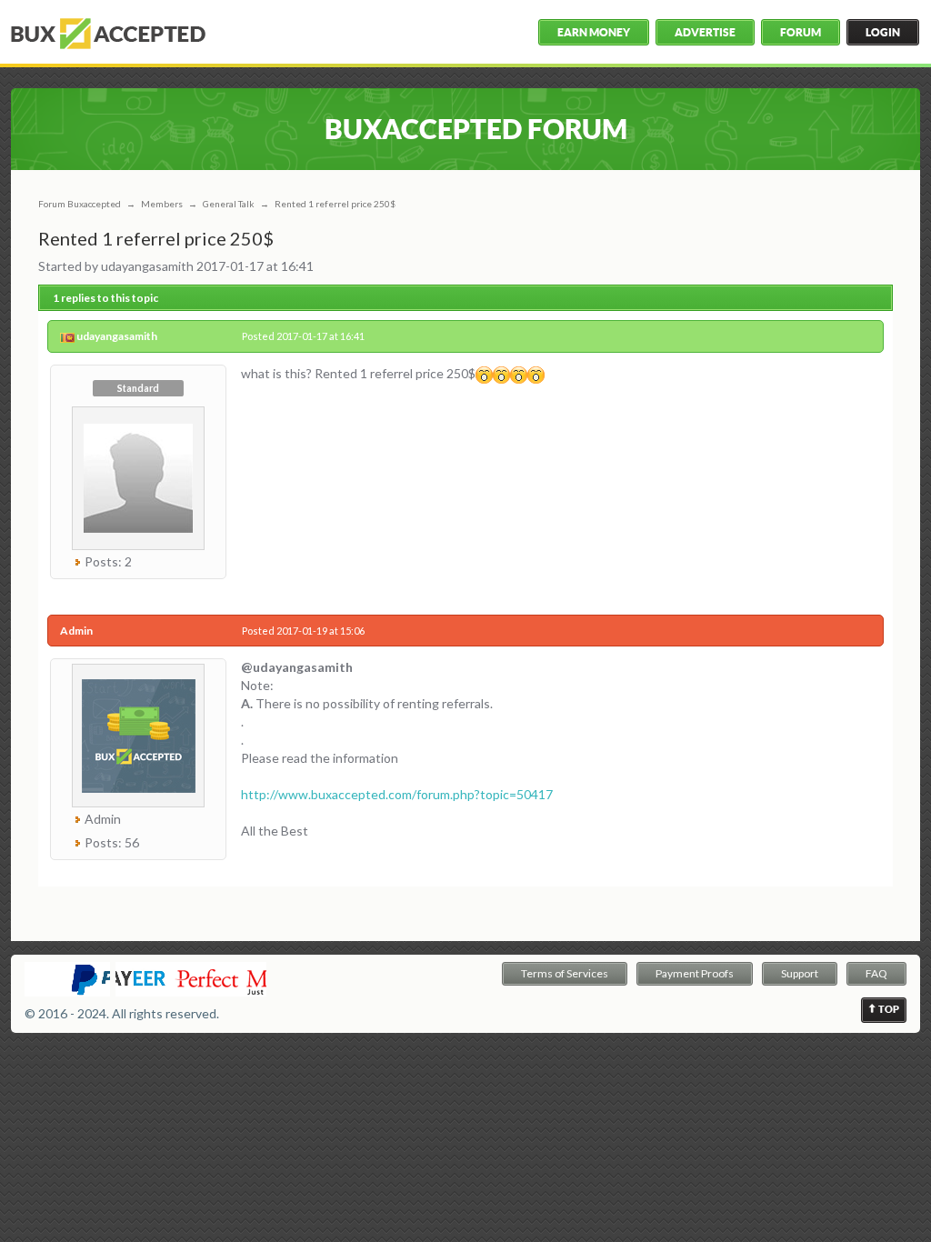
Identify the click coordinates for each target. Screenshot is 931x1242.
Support (799, 973)
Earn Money (593, 32)
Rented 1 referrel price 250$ (335, 203)
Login (883, 32)
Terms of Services (564, 973)
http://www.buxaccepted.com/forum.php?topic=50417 (397, 794)
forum (800, 32)
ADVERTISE (705, 32)
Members (162, 203)
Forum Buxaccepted (79, 203)
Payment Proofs (695, 973)
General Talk (229, 203)
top (888, 1009)
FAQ (876, 973)
